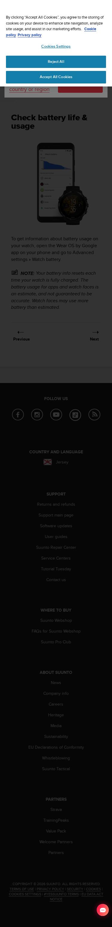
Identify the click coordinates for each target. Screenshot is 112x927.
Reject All (56, 61)
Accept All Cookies (56, 77)
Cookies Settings (55, 46)
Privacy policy (30, 35)
